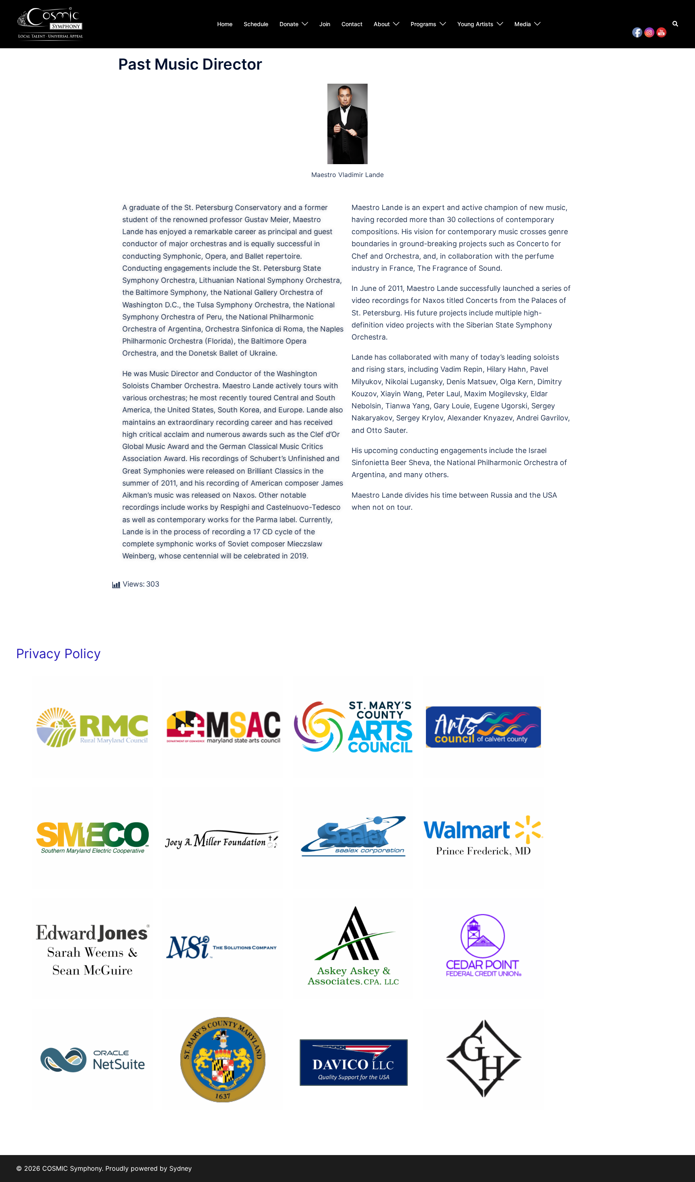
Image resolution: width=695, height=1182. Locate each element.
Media (522, 24)
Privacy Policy (58, 653)
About (382, 24)
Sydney (180, 1168)
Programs (423, 24)
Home (224, 24)
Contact (351, 24)
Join (324, 24)
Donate (289, 24)
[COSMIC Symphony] (50, 23)
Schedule (256, 24)
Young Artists (475, 24)
